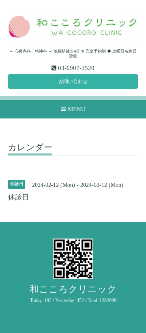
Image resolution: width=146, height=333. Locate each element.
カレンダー (30, 147)
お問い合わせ (73, 81)
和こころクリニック (73, 289)
